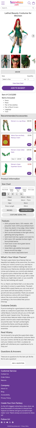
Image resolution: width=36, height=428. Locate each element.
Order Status (5, 377)
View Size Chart (18, 83)
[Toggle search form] (29, 3)
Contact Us (5, 374)
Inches (9, 210)
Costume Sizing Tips (18, 215)
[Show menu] (3, 3)
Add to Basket (18, 88)
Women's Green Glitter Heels (18, 151)
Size (3, 76)
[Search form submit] (33, 8)
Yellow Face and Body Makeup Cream (17, 136)
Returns (3, 380)
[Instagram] (4, 422)
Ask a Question (18, 363)
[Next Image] (33, 36)
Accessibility (5, 395)
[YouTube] (7, 422)
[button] (33, 3)
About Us (4, 388)
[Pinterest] (12, 422)
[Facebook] (1, 422)
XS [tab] (4, 194)
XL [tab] (21, 194)
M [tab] (12, 194)
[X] (10, 422)
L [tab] (16, 194)
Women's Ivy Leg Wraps (18, 121)
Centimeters (26, 210)
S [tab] (8, 194)
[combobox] (16, 8)
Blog (2, 392)
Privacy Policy (6, 398)
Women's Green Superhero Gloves (16, 165)
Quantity (30, 76)
